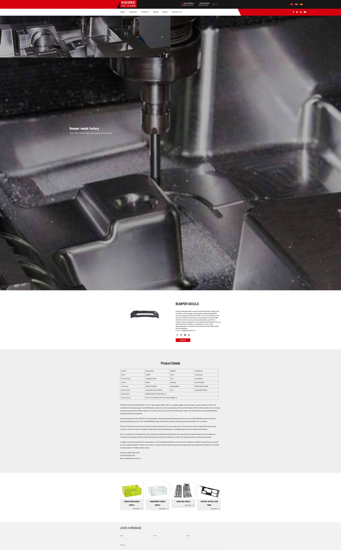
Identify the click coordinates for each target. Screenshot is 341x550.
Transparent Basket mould (132, 503)
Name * (122, 535)
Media (155, 12)
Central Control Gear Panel (183, 503)
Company (133, 12)
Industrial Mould (157, 501)
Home (122, 12)
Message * (123, 545)
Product (145, 12)
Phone (188, 535)
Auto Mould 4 (209, 501)
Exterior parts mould (96, 133)
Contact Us (177, 12)
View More (136, 509)
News (165, 12)
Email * (155, 535)
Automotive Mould (84, 133)
